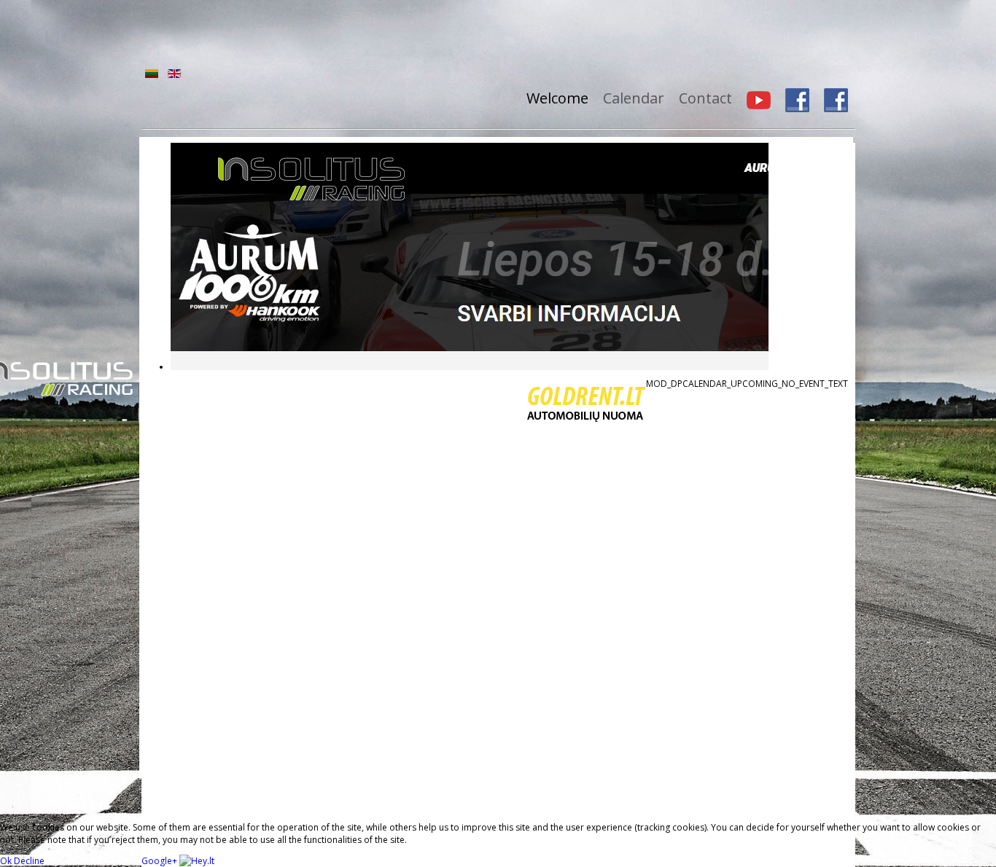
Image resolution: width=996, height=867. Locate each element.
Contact (705, 98)
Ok (6, 861)
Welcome (557, 98)
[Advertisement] (506, 33)
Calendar (633, 98)
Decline (29, 861)
